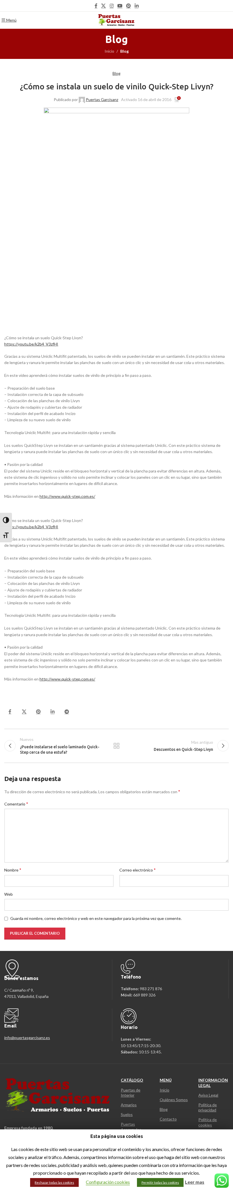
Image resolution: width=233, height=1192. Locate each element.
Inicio (109, 51)
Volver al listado (116, 745)
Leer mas (194, 1182)
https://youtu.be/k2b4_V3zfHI (31, 344)
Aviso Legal (208, 1095)
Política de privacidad (207, 1107)
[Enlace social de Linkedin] (136, 5)
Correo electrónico (137, 869)
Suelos (127, 1114)
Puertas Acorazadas (131, 1127)
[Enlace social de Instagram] (111, 5)
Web (8, 894)
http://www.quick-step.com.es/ (67, 496)
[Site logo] (117, 19)
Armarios (129, 1104)
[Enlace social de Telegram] (66, 711)
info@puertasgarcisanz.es (27, 1037)
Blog (124, 51)
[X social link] (103, 5)
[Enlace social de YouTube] (119, 5)
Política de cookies (207, 1122)
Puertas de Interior (130, 1093)
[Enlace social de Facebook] (96, 5)
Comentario (16, 803)
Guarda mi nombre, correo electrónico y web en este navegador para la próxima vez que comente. (96, 918)
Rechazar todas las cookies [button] (54, 1182)
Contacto (168, 1119)
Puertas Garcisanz (102, 99)
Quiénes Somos (174, 1099)
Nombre (12, 869)
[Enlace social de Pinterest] (128, 5)
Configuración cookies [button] (108, 1182)
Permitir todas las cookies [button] (160, 1182)
